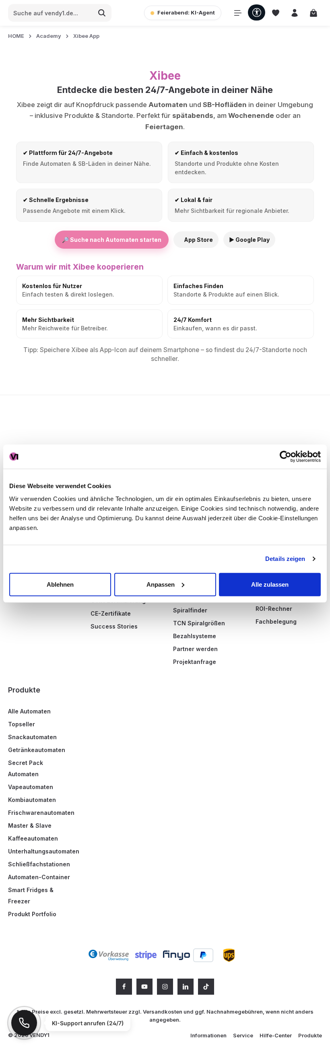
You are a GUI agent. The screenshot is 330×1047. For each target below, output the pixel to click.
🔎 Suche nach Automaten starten (111, 239)
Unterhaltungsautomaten (43, 851)
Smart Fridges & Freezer (31, 895)
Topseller (21, 724)
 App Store (196, 239)
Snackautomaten (32, 737)
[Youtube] (144, 987)
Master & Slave (30, 825)
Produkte (24, 690)
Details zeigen (285, 558)
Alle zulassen (270, 584)
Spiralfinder (190, 610)
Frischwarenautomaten (41, 812)
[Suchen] (102, 13)
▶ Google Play (249, 239)
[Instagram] (165, 987)
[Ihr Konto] (294, 13)
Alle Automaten (29, 711)
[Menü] (237, 13)
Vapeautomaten (30, 786)
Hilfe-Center (276, 1035)
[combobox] (50, 13)
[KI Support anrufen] (24, 1023)
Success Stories (114, 626)
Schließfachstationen (39, 864)
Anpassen (160, 584)
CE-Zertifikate (111, 613)
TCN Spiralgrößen (199, 623)
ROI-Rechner (274, 608)
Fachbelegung (276, 621)
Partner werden (195, 648)
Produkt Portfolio (32, 914)
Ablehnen (60, 584)
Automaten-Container (39, 877)
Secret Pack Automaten (25, 768)
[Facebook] (124, 987)
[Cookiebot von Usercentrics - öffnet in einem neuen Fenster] (285, 457)
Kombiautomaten (32, 799)
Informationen (208, 1035)
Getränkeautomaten (36, 749)
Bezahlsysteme (194, 636)
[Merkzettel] (275, 13)
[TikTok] (206, 987)
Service (243, 1035)
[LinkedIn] (185, 987)
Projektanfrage (194, 661)
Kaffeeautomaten (33, 838)
